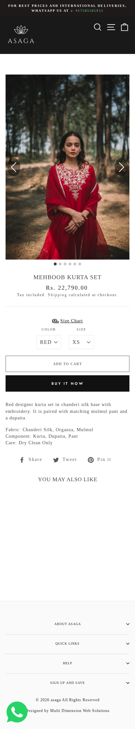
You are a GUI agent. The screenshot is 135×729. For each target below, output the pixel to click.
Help (67, 663)
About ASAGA (67, 624)
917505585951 (89, 10)
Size (81, 329)
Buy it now (67, 383)
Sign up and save (67, 683)
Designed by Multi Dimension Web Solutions (68, 710)
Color (49, 329)
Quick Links (67, 643)
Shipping (57, 295)
